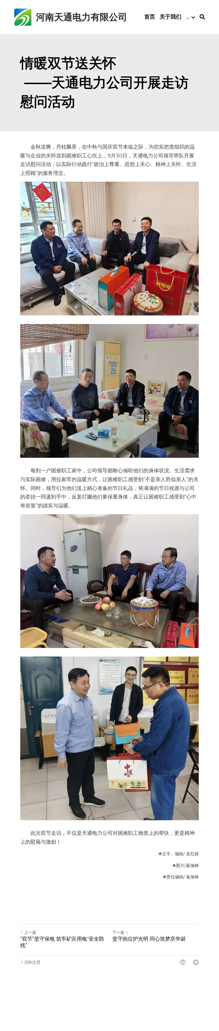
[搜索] (202, 17)
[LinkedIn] (183, 962)
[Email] (196, 962)
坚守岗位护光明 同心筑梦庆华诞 (149, 939)
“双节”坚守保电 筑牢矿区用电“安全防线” (62, 942)
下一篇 (118, 932)
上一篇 (30, 932)
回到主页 (32, 962)
